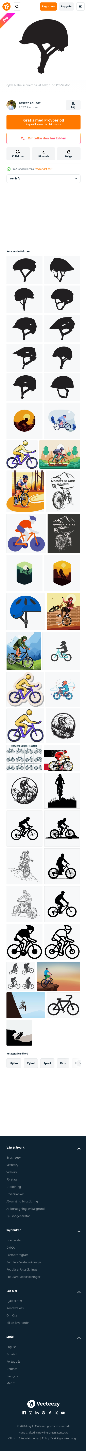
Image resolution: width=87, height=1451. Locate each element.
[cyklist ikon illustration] (26, 758)
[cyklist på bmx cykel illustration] (23, 917)
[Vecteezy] (6, 6)
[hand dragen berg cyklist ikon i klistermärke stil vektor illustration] (25, 995)
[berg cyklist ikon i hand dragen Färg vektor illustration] (25, 1068)
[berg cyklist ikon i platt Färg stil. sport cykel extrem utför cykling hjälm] (25, 957)
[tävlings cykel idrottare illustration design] (24, 1136)
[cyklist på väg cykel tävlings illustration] (25, 673)
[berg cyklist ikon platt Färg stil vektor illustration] (23, 1031)
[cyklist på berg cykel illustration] (58, 917)
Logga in (66, 6)
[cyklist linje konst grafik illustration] (26, 636)
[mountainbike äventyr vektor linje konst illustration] (23, 716)
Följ (73, 107)
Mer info (15, 176)
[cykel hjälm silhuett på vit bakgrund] (24, 267)
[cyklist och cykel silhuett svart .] (24, 1207)
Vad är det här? (43, 169)
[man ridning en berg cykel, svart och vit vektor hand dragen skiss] (24, 1396)
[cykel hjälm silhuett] (24, 326)
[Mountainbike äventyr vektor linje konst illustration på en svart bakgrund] (22, 800)
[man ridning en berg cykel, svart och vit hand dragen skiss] (24, 1321)
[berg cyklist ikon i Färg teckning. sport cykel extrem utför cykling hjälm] (59, 598)
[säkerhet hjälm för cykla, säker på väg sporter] (25, 878)
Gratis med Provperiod (43, 122)
